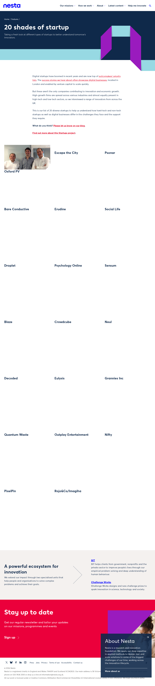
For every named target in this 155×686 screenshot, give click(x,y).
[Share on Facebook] (22, 86)
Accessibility (66, 663)
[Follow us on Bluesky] (11, 662)
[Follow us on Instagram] (25, 662)
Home (6, 19)
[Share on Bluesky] (22, 96)
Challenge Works (101, 582)
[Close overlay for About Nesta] (149, 637)
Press (32, 663)
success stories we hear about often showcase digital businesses (74, 80)
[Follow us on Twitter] (6, 662)
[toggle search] (150, 6)
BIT (93, 560)
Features (14, 19)
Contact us (77, 663)
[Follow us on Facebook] (16, 662)
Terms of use (54, 663)
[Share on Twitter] (22, 81)
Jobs (38, 663)
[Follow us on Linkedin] (20, 662)
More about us (112, 671)
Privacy (44, 663)
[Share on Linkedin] (22, 91)
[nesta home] (11, 5)
